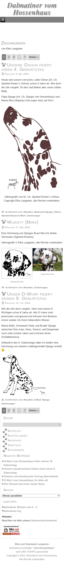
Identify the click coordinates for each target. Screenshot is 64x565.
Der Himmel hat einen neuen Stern (24, 484)
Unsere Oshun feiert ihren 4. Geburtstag (26, 67)
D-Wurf (37, 400)
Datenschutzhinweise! (44, 520)
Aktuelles (28, 212)
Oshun (57, 212)
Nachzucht (15, 440)
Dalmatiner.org (12, 511)
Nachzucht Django (43, 212)
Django (46, 400)
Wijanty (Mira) (22, 222)
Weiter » (33, 57)
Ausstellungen (17, 435)
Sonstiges (14, 445)
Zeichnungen (33, 215)
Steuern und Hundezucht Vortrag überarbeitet (31, 476)
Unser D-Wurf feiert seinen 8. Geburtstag (26, 296)
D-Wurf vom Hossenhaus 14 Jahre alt (26, 480)
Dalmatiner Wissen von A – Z (20, 507)
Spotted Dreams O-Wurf (13, 215)
